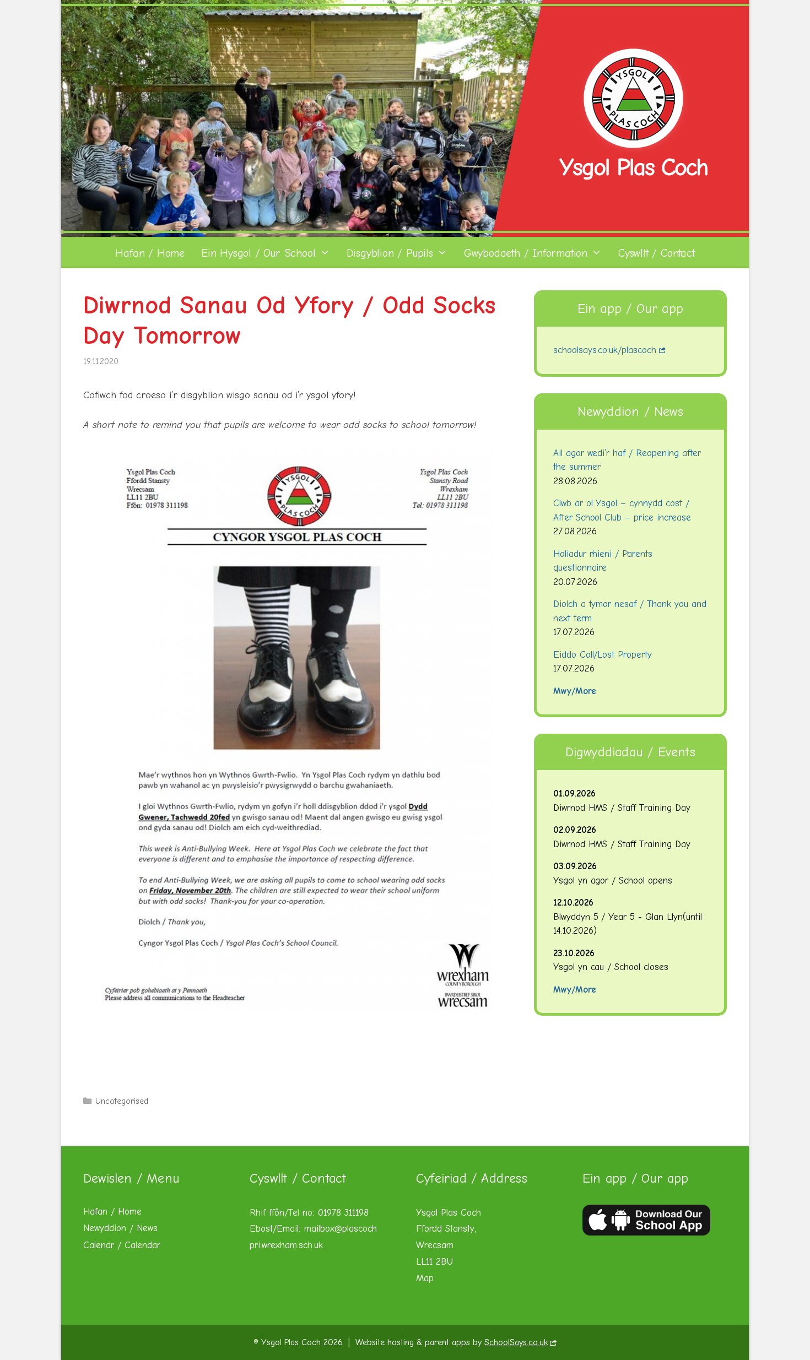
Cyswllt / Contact (656, 253)
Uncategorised (121, 1101)
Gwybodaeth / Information (525, 253)
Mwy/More (574, 691)
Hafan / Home (150, 253)
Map (425, 1278)
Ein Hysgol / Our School (258, 253)
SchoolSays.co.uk (516, 1342)
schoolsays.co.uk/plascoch (605, 350)
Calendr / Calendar (121, 1245)
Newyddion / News (120, 1228)
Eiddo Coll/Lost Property (602, 654)
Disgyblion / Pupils (390, 253)
